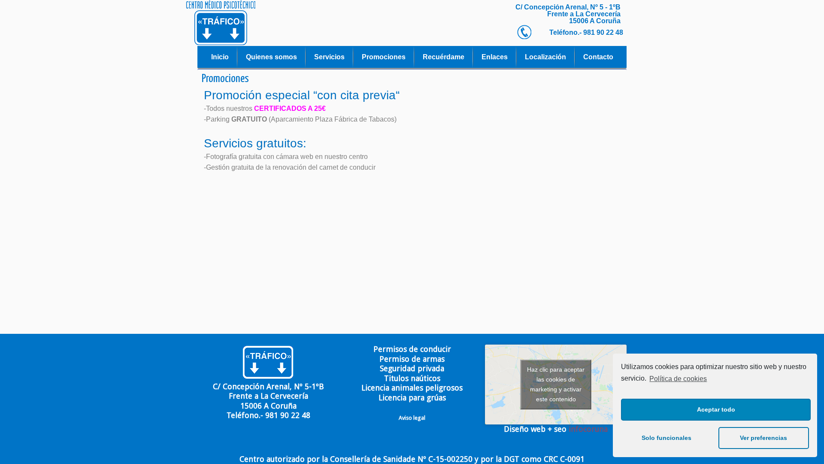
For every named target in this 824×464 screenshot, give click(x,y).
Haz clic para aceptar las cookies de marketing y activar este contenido (556, 384)
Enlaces (495, 57)
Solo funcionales (666, 437)
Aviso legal (412, 418)
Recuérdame (443, 57)
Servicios (329, 57)
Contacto (598, 57)
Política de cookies (678, 378)
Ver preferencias (763, 437)
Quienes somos (271, 57)
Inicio (220, 57)
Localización (545, 57)
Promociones (384, 57)
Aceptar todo (716, 409)
